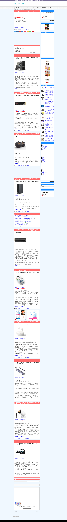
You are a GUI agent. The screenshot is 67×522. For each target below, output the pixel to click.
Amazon (19, 111)
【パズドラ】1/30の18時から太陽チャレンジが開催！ (20, 224)
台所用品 (43, 157)
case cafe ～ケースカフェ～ (20, 18)
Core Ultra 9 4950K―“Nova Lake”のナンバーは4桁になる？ (21, 223)
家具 (42, 158)
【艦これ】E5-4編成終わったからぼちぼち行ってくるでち (21, 215)
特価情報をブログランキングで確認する (20, 72)
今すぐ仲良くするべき (18, 47)
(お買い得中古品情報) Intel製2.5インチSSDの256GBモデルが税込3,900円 (22, 221)
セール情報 (43, 174)
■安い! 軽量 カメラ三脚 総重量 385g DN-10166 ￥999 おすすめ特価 (20, 511)
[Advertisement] (27, 38)
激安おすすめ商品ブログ (32, 52)
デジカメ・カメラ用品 (44, 146)
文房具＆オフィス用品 (44, 172)
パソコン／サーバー (44, 147)
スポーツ (43, 162)
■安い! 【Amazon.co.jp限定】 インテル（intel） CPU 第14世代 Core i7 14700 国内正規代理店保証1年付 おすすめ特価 (49, 106)
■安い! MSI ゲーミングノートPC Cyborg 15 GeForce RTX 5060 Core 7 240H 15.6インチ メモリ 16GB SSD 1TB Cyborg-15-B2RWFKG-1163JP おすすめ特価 (49, 132)
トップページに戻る (16, 516)
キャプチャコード (19, 505)
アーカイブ (42, 185)
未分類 (42, 144)
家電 (42, 145)
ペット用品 (43, 173)
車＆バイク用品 (43, 161)
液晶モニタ (43, 149)
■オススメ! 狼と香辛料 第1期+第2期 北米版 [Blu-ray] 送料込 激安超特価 (33, 511)
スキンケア (43, 160)
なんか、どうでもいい (18, 50)
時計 (42, 169)
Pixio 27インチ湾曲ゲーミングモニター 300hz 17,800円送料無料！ (22, 219)
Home (15, 9)
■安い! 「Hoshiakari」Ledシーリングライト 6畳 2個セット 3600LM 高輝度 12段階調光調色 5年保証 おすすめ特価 (49, 136)
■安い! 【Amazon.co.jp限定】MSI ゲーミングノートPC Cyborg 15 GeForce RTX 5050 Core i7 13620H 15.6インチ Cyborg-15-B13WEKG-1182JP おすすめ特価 (49, 128)
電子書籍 (43, 171)
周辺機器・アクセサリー (19, 9)
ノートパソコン (43, 148)
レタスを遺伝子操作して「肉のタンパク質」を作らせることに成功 (22, 220)
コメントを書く (28, 29)
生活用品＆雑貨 (43, 159)
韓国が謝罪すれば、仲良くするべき (19, 48)
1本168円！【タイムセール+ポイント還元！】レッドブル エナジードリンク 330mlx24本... (24, 218)
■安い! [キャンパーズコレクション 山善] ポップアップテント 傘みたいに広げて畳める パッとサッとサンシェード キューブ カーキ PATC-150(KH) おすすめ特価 (49, 110)
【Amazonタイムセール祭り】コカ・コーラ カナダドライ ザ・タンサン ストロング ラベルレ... (24, 216)
